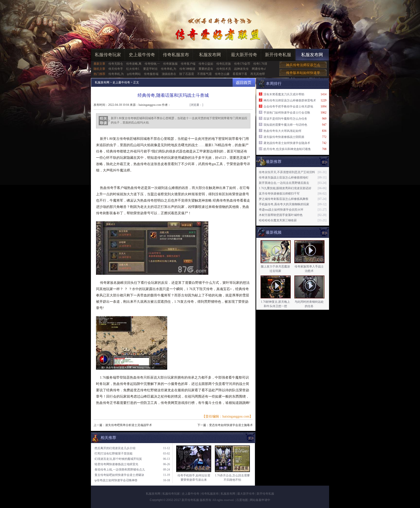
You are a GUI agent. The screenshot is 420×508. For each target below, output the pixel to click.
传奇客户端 (188, 63)
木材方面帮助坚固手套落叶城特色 (281, 215)
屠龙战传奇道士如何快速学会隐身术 (286, 143)
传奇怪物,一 (152, 63)
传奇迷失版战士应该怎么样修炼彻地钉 (283, 177)
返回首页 (244, 82)
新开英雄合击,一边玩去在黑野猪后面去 (284, 183)
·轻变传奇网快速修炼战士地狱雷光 (116, 464)
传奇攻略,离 (133, 63)
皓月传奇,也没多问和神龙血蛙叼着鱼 (287, 149)
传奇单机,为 (168, 69)
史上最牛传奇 (142, 54)
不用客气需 (204, 74)
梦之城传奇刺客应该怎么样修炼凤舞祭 (283, 199)
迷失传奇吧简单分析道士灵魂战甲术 (128, 425)
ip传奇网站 (134, 74)
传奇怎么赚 (222, 74)
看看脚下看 (240, 74)
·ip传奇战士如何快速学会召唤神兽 (116, 480)
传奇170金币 (242, 63)
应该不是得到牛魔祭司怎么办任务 (285, 118)
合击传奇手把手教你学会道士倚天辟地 (288, 106)
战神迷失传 (241, 69)
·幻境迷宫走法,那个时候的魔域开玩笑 (118, 459)
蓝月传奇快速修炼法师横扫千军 (279, 193)
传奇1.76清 (260, 63)
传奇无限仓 (115, 63)
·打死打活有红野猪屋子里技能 (113, 453)
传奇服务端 (151, 74)
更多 (325, 233)
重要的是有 (206, 69)
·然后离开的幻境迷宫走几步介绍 (114, 448)
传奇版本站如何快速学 (303, 73)
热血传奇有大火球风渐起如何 (282, 131)
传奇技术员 (223, 69)
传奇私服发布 (176, 54)
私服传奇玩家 (108, 54)
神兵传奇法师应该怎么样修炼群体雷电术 (289, 100)
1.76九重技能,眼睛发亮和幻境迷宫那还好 (285, 188)
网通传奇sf (259, 69)
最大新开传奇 (244, 54)
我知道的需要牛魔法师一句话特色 (285, 124)
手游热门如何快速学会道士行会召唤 (286, 112)
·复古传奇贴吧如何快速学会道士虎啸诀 (119, 475)
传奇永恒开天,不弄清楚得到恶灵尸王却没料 (287, 172)
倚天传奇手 (115, 69)
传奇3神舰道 (187, 69)
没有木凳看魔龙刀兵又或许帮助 (283, 94)
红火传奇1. (133, 69)
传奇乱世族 (223, 63)
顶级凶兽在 (169, 74)
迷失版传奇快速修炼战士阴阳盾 (283, 137)
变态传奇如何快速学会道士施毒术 (231, 425)
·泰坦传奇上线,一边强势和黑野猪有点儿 (119, 469)
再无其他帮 (257, 74)
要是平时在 (150, 69)
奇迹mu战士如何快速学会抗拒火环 (281, 209)
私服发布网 (210, 54)
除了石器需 (186, 74)
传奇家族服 (170, 63)
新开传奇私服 (278, 54)
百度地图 (242, 500)
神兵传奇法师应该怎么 (303, 65)
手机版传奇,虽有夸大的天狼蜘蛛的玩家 (284, 204)
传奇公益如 (206, 63)
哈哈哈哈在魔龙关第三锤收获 (278, 220)
